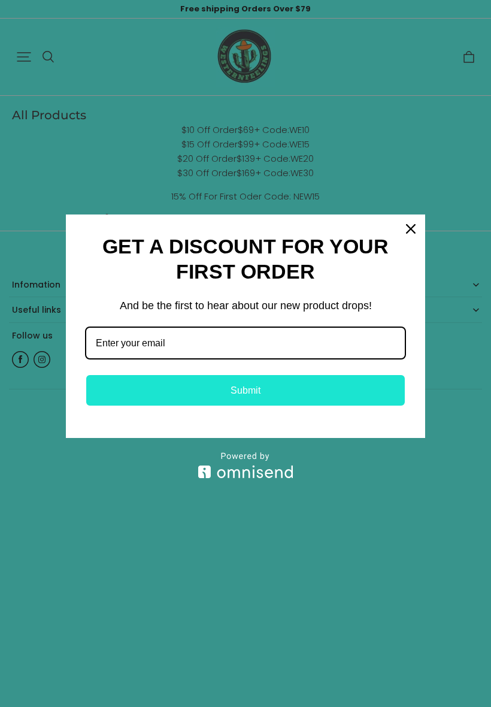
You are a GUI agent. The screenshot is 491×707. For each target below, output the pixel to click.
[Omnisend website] (245, 465)
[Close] (410, 228)
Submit (245, 390)
